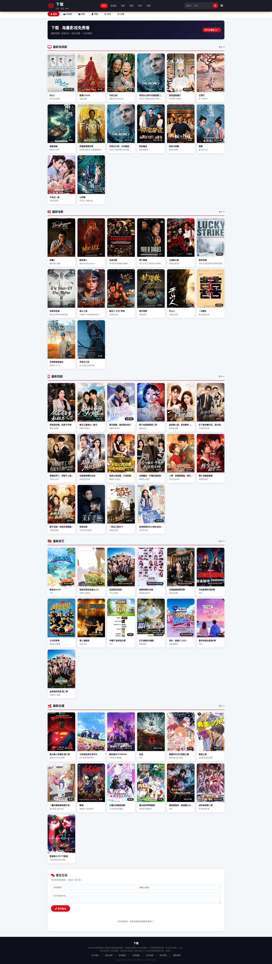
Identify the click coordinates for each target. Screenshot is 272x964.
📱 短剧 (94, 14)
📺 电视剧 (67, 14)
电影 (123, 5)
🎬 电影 (81, 14)
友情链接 (122, 955)
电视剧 (113, 5)
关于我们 (95, 955)
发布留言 (61, 908)
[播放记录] (221, 5)
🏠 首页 (53, 14)
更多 (221, 47)
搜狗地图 (176, 955)
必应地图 (149, 955)
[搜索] (215, 5)
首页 (104, 5)
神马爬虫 (163, 955)
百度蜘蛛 (136, 955)
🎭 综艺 (107, 14)
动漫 (148, 5)
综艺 (140, 5)
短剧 (131, 5)
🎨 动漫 (120, 14)
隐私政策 (108, 955)
